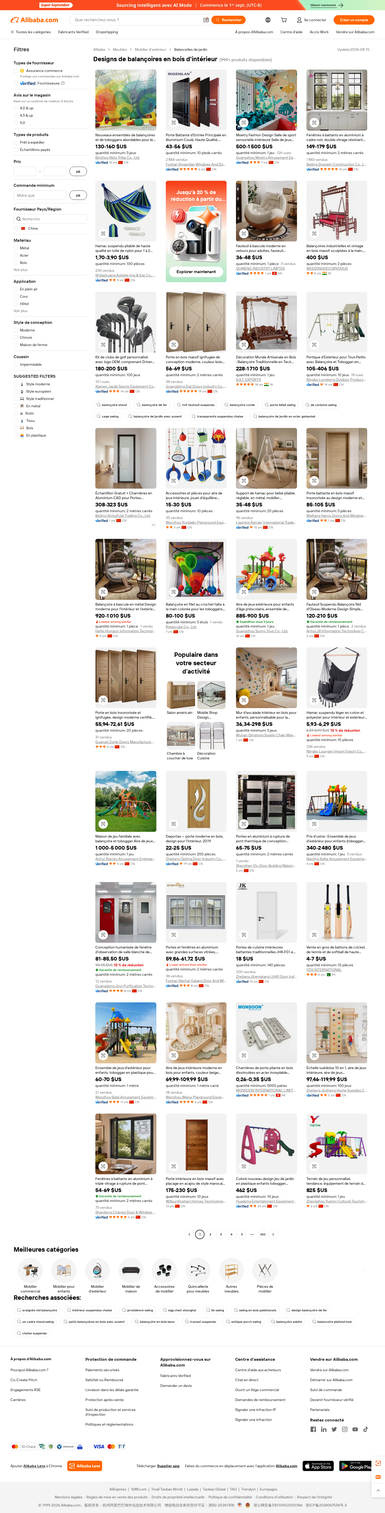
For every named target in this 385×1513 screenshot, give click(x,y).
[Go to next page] (273, 1234)
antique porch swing (246, 1322)
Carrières (18, 1400)
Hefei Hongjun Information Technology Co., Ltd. (125, 631)
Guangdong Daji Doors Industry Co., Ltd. (196, 386)
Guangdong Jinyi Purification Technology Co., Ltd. (125, 986)
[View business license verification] (239, 1505)
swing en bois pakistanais (257, 1310)
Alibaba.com (286, 1466)
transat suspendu (203, 1322)
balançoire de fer (154, 405)
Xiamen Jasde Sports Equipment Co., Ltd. (125, 386)
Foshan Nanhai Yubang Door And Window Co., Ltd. (196, 981)
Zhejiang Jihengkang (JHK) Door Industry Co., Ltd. (266, 976)
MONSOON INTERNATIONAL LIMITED (266, 1090)
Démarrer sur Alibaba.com (331, 1380)
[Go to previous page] (189, 1234)
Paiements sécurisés (102, 1370)
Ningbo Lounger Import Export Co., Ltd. (336, 751)
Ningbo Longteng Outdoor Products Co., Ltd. (336, 379)
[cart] (285, 21)
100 (263, 1234)
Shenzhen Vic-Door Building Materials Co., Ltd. (266, 865)
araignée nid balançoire (39, 1310)
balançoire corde (242, 405)
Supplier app (168, 1466)
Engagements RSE (25, 1390)
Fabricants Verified (175, 1376)
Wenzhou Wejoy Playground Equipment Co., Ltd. (196, 1097)
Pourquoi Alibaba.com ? (29, 1370)
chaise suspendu (34, 1333)
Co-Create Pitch (23, 1380)
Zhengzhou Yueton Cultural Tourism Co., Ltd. (336, 1201)
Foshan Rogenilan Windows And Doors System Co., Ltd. (196, 164)
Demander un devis (176, 1386)
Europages (268, 1489)
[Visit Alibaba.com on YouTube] (355, 1429)
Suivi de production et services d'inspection (110, 1412)
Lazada (192, 1489)
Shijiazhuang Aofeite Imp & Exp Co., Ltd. (125, 275)
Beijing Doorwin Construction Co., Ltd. (336, 164)
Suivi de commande (326, 1390)
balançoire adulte (289, 1322)
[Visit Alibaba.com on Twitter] (334, 1429)
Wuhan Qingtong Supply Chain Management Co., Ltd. (266, 735)
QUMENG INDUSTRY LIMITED (260, 268)
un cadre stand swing (38, 1322)
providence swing (140, 1310)
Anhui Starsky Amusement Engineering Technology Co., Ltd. (125, 859)
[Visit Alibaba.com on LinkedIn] (324, 1429)
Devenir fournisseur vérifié (332, 1400)
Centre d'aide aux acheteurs (258, 1370)
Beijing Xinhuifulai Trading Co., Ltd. (123, 515)
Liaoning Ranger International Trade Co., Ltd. (266, 522)
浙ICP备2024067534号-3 (326, 1505)
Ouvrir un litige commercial (257, 1390)
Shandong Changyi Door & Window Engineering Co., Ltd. (125, 1212)
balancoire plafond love (334, 1322)
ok (78, 171)
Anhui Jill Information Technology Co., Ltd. (336, 631)
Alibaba (99, 49)
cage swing (110, 416)
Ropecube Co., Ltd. (181, 627)
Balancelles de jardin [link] (190, 49)
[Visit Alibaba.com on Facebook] (313, 1429)
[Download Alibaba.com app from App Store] (318, 1466)
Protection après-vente (104, 1400)
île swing (217, 1310)
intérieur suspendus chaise (92, 1310)
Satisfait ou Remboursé (104, 1380)
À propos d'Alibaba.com (30, 1359)
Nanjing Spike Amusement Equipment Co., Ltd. (336, 859)
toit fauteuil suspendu (198, 405)
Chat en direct (246, 1380)
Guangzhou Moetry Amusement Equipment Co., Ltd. (266, 157)
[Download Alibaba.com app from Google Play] (357, 1466)
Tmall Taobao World (167, 1489)
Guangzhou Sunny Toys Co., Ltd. (262, 631)
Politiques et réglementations (109, 1424)
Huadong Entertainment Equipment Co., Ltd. (266, 1201)
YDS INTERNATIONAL (324, 970)
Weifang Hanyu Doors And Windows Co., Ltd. (336, 515)
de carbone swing (324, 405)
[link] (378, 1463)
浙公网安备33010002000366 (278, 1505)
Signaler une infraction (253, 1420)
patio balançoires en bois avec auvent (97, 1322)
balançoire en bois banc (157, 1322)
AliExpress (117, 1489)
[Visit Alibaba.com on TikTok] (365, 1429)
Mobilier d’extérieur (150, 49)
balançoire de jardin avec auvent (158, 416)
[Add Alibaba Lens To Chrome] (84, 1466)
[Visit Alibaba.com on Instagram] (345, 1429)
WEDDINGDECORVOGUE (327, 268)
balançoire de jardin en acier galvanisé (286, 416)
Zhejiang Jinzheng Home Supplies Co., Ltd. (336, 1090)
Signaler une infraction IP (255, 1410)
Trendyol (248, 1489)
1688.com (139, 1489)
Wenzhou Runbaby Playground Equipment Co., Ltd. (196, 522)
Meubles (120, 49)
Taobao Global (214, 1489)
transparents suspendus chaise (220, 416)
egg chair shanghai (182, 1310)
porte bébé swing (282, 405)
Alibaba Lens (34, 1466)
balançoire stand (114, 405)
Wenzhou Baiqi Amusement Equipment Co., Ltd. (125, 1097)
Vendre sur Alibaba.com (329, 1370)
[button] (206, 20)
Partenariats (320, 1410)
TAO (233, 1489)
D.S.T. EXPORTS (248, 379)
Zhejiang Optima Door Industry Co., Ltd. (196, 859)
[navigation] (50, 642)
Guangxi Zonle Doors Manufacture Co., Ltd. (125, 742)
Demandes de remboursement (260, 1400)
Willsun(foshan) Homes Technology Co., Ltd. (196, 1201)
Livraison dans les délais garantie (112, 1390)
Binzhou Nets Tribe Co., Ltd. (117, 157)
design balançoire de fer (309, 1310)
